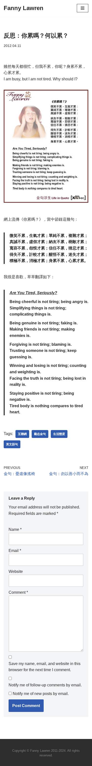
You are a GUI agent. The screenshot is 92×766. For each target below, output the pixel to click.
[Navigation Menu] (82, 8)
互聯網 (22, 434)
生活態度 (59, 434)
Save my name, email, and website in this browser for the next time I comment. (44, 667)
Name (15, 529)
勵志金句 (40, 434)
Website (16, 571)
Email (15, 551)
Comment (18, 592)
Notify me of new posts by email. (41, 694)
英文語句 (12, 444)
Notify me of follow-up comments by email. (45, 685)
